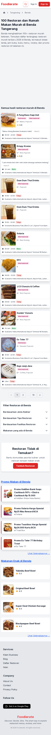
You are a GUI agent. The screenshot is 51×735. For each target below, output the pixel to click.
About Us (8, 681)
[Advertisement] (25, 77)
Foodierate (9, 4)
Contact (7, 685)
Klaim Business (10, 655)
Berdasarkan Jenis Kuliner (16, 412)
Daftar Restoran (11, 663)
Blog (5, 659)
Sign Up (44, 4)
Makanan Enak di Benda (16, 560)
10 (33, 395)
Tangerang (15, 13)
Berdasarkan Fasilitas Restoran (19, 424)
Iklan (5, 667)
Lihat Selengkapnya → (39, 553)
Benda (28, 13)
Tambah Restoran (25, 466)
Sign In (34, 4)
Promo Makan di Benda (15, 481)
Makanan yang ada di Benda (17, 430)
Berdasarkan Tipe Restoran (17, 418)
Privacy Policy (10, 689)
